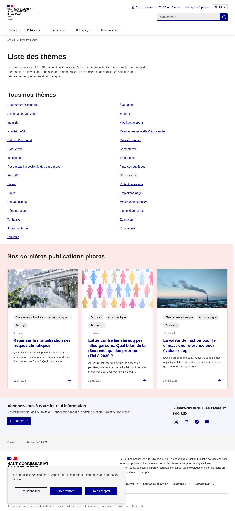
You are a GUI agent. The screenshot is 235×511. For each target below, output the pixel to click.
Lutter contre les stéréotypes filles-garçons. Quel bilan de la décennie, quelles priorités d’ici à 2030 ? (116, 348)
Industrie (13, 122)
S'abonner (17, 420)
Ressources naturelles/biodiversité (142, 131)
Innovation (14, 157)
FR (221, 7)
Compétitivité (128, 149)
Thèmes (12, 30)
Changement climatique (22, 104)
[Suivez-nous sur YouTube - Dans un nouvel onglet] (207, 421)
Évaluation (127, 104)
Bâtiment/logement (19, 140)
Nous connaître (110, 30)
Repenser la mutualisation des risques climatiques (42, 343)
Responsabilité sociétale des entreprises (33, 166)
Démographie (129, 175)
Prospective (127, 228)
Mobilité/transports (132, 122)
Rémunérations (17, 210)
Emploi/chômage (131, 193)
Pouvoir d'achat (17, 201)
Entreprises (127, 157)
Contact (11, 442)
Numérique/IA (16, 131)
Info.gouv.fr (127, 483)
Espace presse (144, 7)
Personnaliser (31, 491)
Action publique (17, 228)
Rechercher (224, 17)
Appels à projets (199, 7)
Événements (58, 30)
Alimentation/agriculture (22, 113)
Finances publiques (132, 166)
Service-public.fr (153, 483)
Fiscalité (12, 175)
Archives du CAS (35, 442)
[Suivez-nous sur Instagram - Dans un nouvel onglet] (196, 421)
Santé (11, 193)
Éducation (126, 219)
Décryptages (83, 30)
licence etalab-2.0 (130, 506)
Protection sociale (131, 184)
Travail (11, 184)
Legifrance (179, 483)
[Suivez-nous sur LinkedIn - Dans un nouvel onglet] (186, 421)
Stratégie (13, 237)
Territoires (13, 219)
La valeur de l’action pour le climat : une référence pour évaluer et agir (189, 345)
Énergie (125, 113)
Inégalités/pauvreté (132, 210)
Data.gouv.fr (203, 483)
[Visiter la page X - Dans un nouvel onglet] (176, 421)
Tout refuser (66, 491)
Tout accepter (101, 491)
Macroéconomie (130, 140)
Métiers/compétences (133, 201)
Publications (34, 30)
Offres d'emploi (171, 7)
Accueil (11, 40)
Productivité (15, 149)
